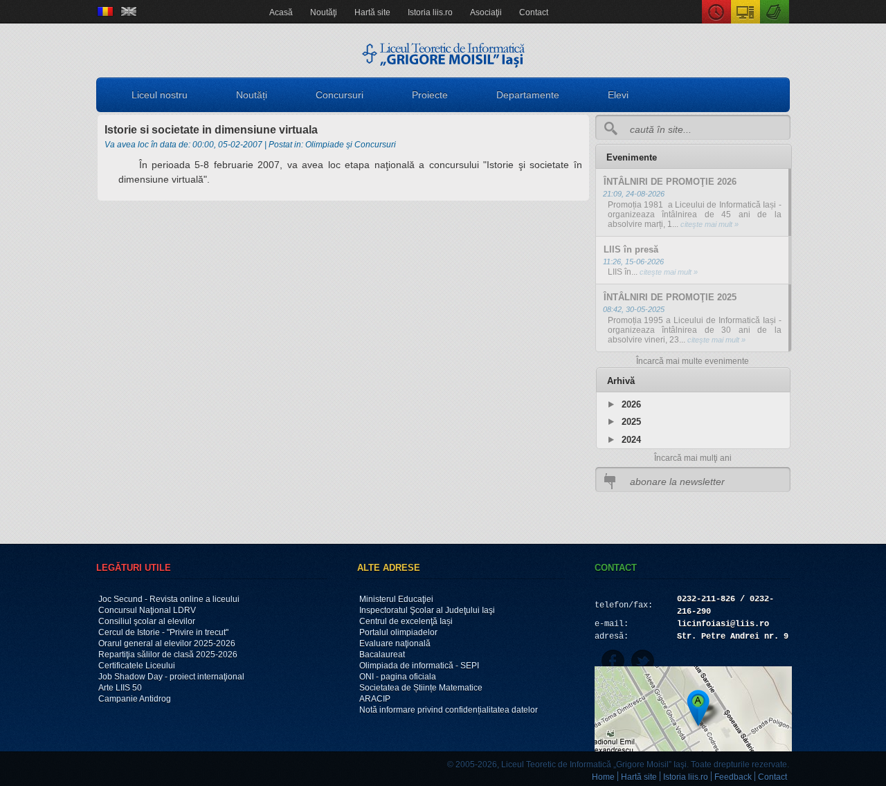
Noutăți (251, 94)
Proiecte (430, 94)
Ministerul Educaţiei (396, 599)
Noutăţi (323, 12)
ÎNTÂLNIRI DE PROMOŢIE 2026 (670, 181)
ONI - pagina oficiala (397, 677)
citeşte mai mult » (708, 224)
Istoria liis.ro (430, 12)
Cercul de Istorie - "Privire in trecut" (163, 632)
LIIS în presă (631, 249)
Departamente (527, 94)
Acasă (281, 12)
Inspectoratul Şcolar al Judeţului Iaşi (427, 610)
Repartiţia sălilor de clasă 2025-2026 (167, 654)
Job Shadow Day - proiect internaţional (171, 677)
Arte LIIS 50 (120, 688)
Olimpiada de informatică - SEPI (419, 665)
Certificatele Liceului (136, 665)
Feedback (733, 777)
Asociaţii (486, 12)
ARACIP (374, 699)
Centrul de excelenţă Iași (406, 621)
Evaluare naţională (395, 643)
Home (603, 777)
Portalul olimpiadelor (398, 632)
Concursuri (339, 94)
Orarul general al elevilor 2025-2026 (166, 643)
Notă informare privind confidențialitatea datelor (448, 710)
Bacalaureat (382, 654)
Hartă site (372, 12)
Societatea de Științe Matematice (420, 688)
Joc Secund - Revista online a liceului (168, 599)
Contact (533, 12)
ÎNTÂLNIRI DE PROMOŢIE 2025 (670, 297)
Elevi (618, 94)
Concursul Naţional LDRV (147, 610)
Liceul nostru (160, 94)
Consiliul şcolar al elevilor (146, 621)
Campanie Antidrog (134, 699)
